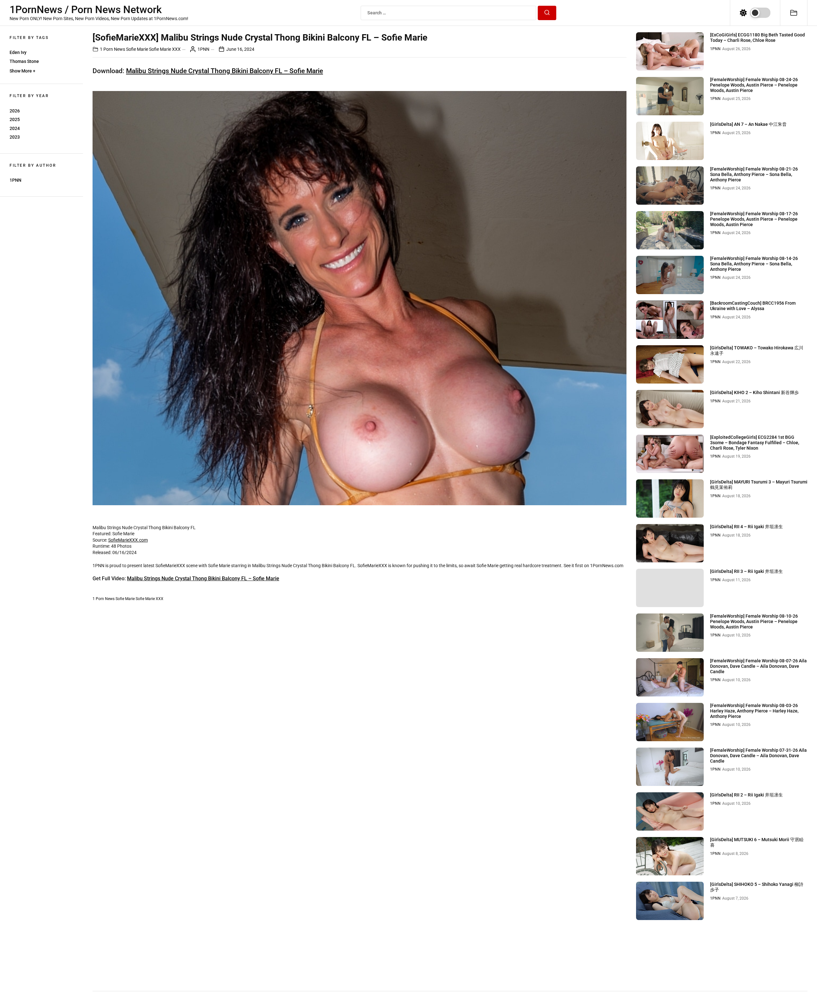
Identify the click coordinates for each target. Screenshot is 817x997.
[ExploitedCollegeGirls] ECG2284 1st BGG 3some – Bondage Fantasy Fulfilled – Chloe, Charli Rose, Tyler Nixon (754, 443)
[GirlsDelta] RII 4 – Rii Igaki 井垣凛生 (746, 526)
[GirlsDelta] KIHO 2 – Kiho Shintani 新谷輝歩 (754, 392)
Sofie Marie (137, 49)
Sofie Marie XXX (165, 49)
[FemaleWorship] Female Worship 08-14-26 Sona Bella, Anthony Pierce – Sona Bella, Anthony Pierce (754, 264)
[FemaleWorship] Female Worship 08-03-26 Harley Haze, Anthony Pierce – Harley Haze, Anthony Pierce (754, 711)
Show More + (22, 70)
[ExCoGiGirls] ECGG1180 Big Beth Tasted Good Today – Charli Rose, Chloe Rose (757, 37)
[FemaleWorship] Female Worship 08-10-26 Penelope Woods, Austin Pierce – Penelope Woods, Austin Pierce (754, 621)
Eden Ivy (18, 52)
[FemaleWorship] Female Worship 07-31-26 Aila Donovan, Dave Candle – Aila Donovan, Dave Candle (758, 756)
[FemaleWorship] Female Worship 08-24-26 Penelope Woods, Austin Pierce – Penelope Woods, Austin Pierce (754, 85)
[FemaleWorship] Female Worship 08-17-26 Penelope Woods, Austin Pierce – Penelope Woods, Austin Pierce (754, 219)
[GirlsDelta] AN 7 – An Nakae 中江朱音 (748, 124)
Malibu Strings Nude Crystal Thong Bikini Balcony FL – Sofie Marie (224, 71)
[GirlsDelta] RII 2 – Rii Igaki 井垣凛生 (746, 794)
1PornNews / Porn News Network (86, 10)
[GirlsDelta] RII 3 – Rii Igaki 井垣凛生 (746, 571)
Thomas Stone (24, 61)
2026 (15, 110)
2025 (15, 119)
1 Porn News (112, 49)
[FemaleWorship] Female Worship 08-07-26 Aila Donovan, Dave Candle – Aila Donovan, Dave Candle (758, 666)
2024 (15, 128)
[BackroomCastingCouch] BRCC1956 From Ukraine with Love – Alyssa (753, 306)
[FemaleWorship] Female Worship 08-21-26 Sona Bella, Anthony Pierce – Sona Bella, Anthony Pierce (754, 174)
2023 (15, 137)
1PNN (15, 180)
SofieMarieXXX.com (128, 540)
